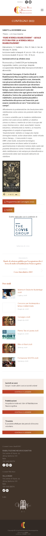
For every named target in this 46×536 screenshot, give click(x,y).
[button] (21, 511)
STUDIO (26, 534)
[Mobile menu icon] (42, 10)
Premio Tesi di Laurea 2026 (28, 331)
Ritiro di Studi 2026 (25, 344)
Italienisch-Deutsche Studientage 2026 (30, 291)
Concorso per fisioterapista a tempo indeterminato (29, 304)
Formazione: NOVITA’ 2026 (28, 358)
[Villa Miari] (23, 509)
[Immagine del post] (8, 294)
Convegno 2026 (24, 317)
